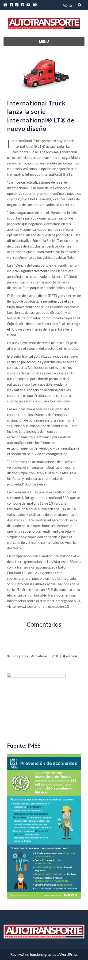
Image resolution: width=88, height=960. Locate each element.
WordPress (68, 954)
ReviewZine (19, 954)
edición (71, 656)
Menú (67, 5)
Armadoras (39, 656)
